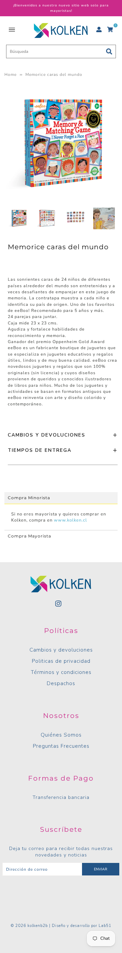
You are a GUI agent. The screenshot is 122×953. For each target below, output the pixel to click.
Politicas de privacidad (61, 661)
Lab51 (105, 925)
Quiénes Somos (61, 735)
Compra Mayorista (29, 536)
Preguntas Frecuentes (61, 746)
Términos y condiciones (61, 672)
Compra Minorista (29, 497)
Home (10, 74)
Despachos (61, 683)
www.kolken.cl (70, 520)
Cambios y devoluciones (61, 650)
